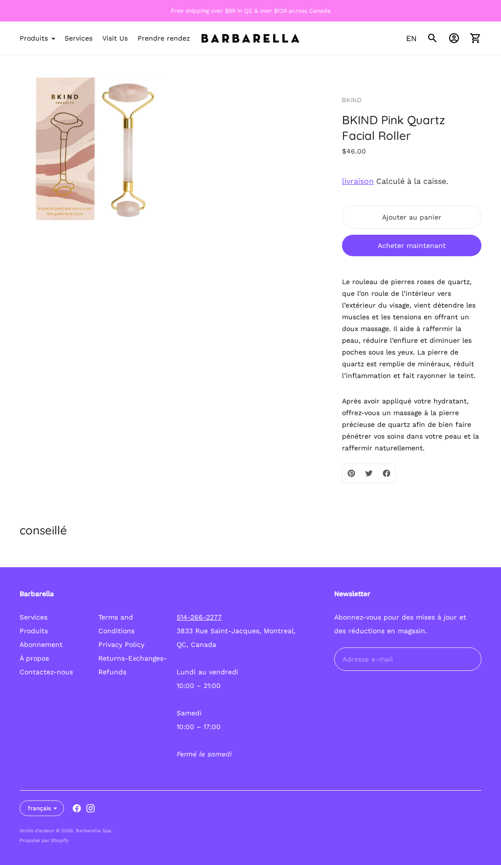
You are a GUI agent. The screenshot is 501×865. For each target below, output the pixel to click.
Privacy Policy (121, 644)
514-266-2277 (199, 617)
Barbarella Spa (93, 830)
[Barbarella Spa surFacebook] (77, 808)
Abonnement (41, 644)
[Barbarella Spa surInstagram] (90, 808)
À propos (34, 658)
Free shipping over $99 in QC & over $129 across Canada (251, 10)
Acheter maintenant (412, 245)
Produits (34, 38)
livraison (358, 181)
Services (78, 38)
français (39, 808)
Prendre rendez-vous (172, 38)
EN (411, 38)
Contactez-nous (46, 672)
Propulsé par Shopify (44, 840)
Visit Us (115, 38)
